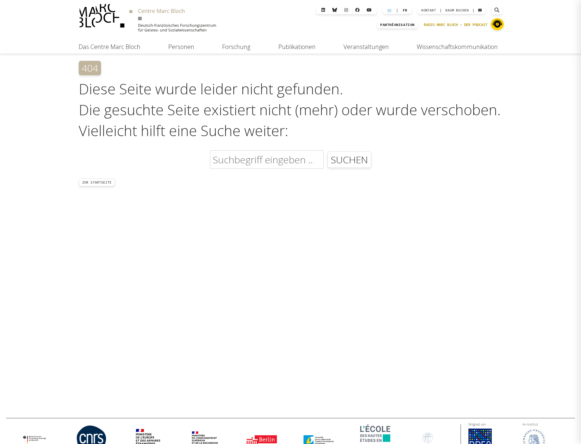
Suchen (349, 159)
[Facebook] (357, 10)
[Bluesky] (335, 10)
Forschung (236, 47)
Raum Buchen (457, 10)
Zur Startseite (97, 182)
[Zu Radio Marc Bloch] (497, 24)
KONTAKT (428, 10)
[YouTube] (369, 10)
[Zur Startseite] (148, 18)
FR (405, 10)
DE (389, 10)
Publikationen (297, 47)
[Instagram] (346, 10)
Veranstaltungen (366, 47)
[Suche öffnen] (496, 10)
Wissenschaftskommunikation (457, 47)
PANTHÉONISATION (397, 25)
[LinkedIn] (323, 10)
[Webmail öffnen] (480, 10)
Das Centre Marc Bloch (109, 47)
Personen (181, 47)
